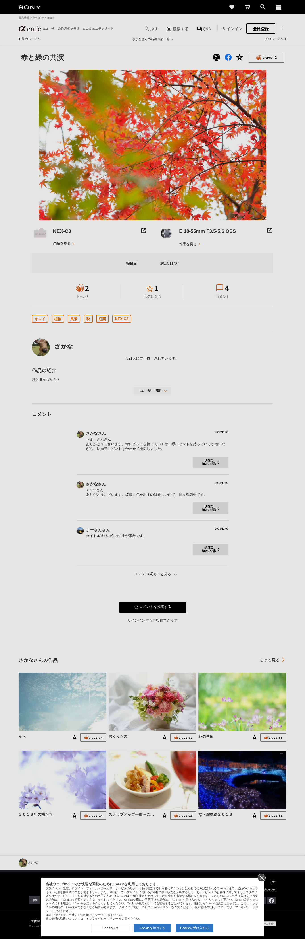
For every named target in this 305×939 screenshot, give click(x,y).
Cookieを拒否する (152, 928)
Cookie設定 (110, 928)
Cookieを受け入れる (194, 928)
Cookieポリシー (90, 914)
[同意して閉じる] (261, 877)
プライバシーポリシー (103, 918)
